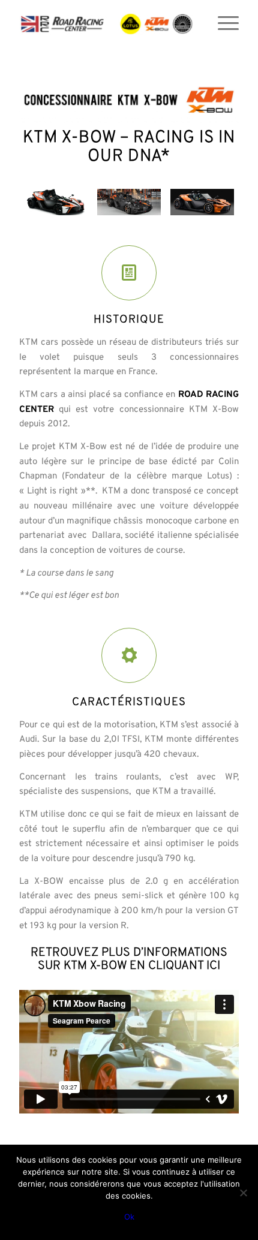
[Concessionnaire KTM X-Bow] (129, 100)
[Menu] (222, 24)
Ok (129, 1216)
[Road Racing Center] (106, 24)
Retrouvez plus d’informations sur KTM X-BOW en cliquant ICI (129, 959)
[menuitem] (222, 24)
